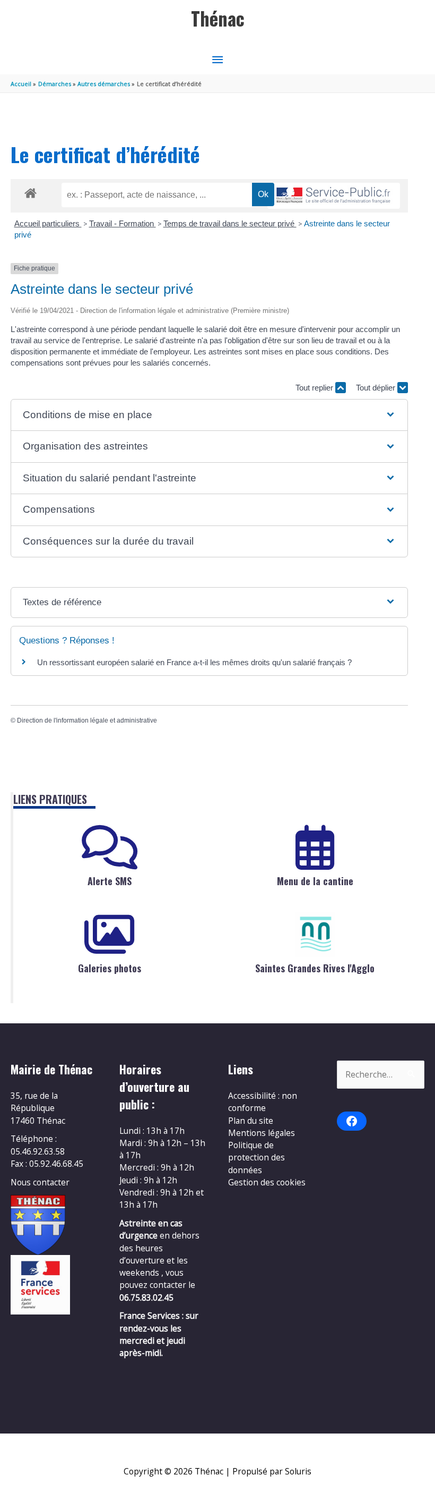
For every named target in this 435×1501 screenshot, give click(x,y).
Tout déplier (376, 387)
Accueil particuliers (48, 223)
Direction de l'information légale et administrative (87, 720)
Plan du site (250, 1120)
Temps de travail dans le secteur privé (230, 223)
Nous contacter (40, 1182)
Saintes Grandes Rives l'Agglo (315, 968)
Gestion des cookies (267, 1182)
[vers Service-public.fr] (333, 196)
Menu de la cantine (315, 881)
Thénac (218, 18)
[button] (209, 415)
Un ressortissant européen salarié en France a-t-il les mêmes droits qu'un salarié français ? (194, 662)
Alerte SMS (110, 881)
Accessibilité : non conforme (262, 1102)
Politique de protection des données (256, 1157)
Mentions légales (261, 1133)
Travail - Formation (122, 223)
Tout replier (315, 387)
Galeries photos (109, 968)
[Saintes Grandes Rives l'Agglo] (315, 934)
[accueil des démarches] (30, 191)
